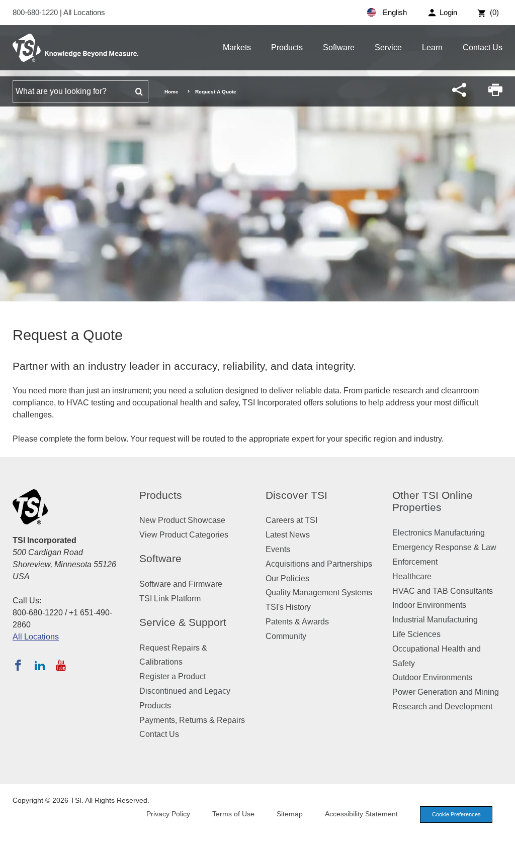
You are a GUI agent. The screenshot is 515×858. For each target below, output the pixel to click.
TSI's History (288, 607)
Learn (432, 47)
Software (339, 47)
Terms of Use (233, 814)
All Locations (84, 12)
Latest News (288, 534)
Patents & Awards (297, 621)
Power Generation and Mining (445, 692)
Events (278, 549)
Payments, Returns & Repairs (192, 720)
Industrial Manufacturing (435, 619)
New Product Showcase (182, 520)
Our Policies (287, 578)
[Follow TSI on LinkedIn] (39, 665)
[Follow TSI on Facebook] (18, 665)
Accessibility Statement (361, 814)
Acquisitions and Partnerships (319, 564)
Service (388, 47)
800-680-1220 (36, 12)
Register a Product (172, 676)
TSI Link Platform (170, 598)
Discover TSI (296, 495)
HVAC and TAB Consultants (442, 591)
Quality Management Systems (319, 592)
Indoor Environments (429, 605)
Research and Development (442, 706)
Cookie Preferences (456, 814)
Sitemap (290, 814)
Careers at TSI (291, 520)
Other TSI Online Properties (432, 501)
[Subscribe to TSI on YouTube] (60, 665)
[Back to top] (502, 845)
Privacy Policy (168, 814)
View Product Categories (183, 534)
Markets (237, 47)
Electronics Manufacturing (438, 532)
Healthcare (412, 576)
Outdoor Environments (432, 677)
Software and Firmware (180, 584)
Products (287, 47)
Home (171, 91)
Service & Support (182, 622)
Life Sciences (416, 634)
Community (286, 636)
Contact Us (482, 47)
